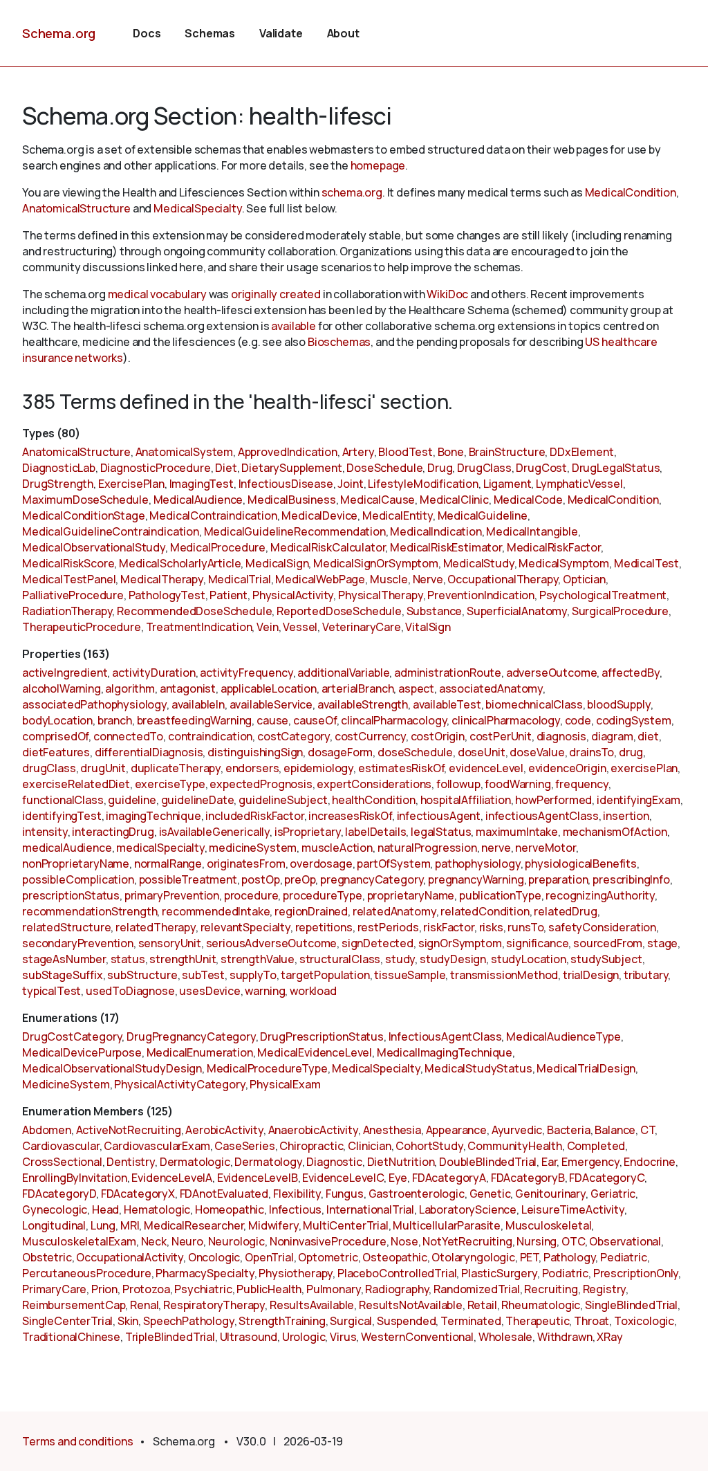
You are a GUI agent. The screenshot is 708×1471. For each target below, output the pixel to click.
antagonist (188, 688)
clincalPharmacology (394, 720)
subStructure (142, 975)
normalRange (168, 863)
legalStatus (441, 831)
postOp (260, 879)
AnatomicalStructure (76, 208)
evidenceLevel (486, 768)
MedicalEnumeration (200, 1052)
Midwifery (273, 1225)
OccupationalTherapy (502, 579)
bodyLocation (57, 720)
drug (631, 752)
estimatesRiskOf (401, 768)
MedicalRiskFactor (554, 547)
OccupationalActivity (129, 1257)
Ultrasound (248, 1336)
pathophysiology (478, 863)
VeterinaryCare (361, 626)
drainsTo (591, 752)
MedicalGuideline (483, 515)
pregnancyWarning (475, 879)
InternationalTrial (370, 1209)
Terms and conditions (77, 1441)
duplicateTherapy (176, 768)
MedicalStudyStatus (478, 1068)
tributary (646, 975)
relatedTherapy (155, 927)
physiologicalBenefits (581, 863)
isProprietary (307, 831)
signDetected (377, 943)
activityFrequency (246, 672)
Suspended (406, 1320)
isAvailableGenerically (214, 831)
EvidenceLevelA (171, 1177)
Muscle (389, 579)
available (293, 326)
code (578, 720)
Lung (103, 1225)
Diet (225, 467)
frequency (581, 784)
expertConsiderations (374, 784)
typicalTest (51, 990)
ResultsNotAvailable (411, 1305)
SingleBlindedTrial (631, 1305)
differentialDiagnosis (149, 752)
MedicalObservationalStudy (93, 547)
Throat (591, 1320)
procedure (251, 895)
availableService (271, 704)
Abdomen (46, 1129)
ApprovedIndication (287, 451)
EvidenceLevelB (257, 1177)
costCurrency (370, 736)
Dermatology (267, 1161)
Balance (615, 1129)
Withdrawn (565, 1336)
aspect (416, 688)
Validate (281, 33)
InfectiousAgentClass (445, 1036)
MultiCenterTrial (345, 1225)
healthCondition (374, 799)
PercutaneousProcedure (86, 1273)
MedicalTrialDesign (586, 1068)
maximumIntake (517, 831)
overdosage (321, 863)
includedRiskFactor (254, 815)
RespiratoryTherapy (214, 1305)
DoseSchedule (384, 467)
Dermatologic (195, 1161)
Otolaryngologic (473, 1257)
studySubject (606, 959)
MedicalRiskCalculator (328, 547)
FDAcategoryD (59, 1193)
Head (105, 1209)
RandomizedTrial (477, 1289)
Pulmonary (333, 1289)
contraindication (210, 736)
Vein (267, 626)
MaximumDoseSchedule (85, 499)
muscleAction (337, 847)
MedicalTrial (239, 579)
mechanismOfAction (615, 831)
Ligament (507, 483)
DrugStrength (57, 483)
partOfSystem (393, 863)
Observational (625, 1241)
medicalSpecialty (160, 847)
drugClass (49, 768)
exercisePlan (644, 768)
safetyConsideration (602, 927)
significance (537, 943)
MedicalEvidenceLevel (314, 1052)
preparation (558, 879)
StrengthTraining (282, 1320)
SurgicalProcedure (620, 611)
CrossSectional (62, 1161)
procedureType (322, 895)
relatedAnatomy (394, 911)
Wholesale (505, 1336)
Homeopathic (229, 1209)
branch (114, 720)
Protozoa (146, 1289)
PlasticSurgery (499, 1273)
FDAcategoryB (528, 1177)
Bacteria (568, 1129)
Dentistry (130, 1161)
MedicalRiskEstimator (446, 547)
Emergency (590, 1161)
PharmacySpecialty (205, 1273)
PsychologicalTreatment (603, 595)
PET (529, 1257)
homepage (378, 165)
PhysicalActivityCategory (179, 1084)
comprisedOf (55, 736)
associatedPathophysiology (94, 704)
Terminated (470, 1320)
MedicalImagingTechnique (444, 1052)
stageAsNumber (64, 959)
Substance (435, 611)
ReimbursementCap (73, 1305)
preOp (299, 879)
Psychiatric (203, 1289)
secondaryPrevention (77, 943)
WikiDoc (447, 294)
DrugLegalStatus (616, 467)
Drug (439, 467)
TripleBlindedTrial (170, 1336)
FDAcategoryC (606, 1177)
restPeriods (388, 927)
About (343, 33)
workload (313, 990)
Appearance (456, 1129)
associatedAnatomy (491, 688)
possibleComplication (78, 879)
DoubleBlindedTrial (488, 1161)
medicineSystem (253, 847)
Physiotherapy (296, 1273)
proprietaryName (411, 895)
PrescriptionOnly (635, 1273)
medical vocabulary (157, 294)
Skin (128, 1320)
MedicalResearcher (193, 1225)
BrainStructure (507, 451)
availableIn (198, 704)
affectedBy (630, 672)
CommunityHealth (514, 1145)
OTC (573, 1241)
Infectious (295, 1209)
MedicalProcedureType (267, 1068)
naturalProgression (427, 847)
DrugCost (541, 467)
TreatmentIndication (199, 626)
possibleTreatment (188, 879)
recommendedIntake (216, 911)
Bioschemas (339, 341)
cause (272, 720)
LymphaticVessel (579, 483)
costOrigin (438, 736)
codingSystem (633, 720)
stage (662, 943)
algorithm (130, 688)
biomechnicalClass (533, 704)
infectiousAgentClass (542, 815)
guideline (132, 799)
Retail (482, 1305)
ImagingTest (201, 483)
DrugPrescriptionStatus (321, 1036)
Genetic (490, 1193)
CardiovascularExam (156, 1145)
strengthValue (258, 959)
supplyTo (253, 975)
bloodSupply (618, 704)
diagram (612, 736)
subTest (203, 975)
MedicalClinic (454, 499)
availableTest (447, 704)
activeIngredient (64, 672)
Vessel (300, 626)
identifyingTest (62, 815)
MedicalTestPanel (68, 579)
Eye (398, 1177)
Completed (596, 1145)
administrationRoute (447, 672)
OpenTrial (269, 1257)
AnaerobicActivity (313, 1129)
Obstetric (47, 1257)
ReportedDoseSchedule (339, 611)
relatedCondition (484, 911)
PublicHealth (268, 1289)
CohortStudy (429, 1145)
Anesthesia (392, 1129)
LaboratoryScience (467, 1209)
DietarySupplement (291, 467)
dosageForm (340, 752)
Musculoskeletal (548, 1225)
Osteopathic (394, 1257)
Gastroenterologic (417, 1193)
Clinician (369, 1145)
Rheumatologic (540, 1305)
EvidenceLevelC (343, 1177)
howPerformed (553, 799)
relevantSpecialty (245, 927)
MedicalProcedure (218, 547)
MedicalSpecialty (197, 208)
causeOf (315, 720)
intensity (45, 831)
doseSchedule (415, 752)
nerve (495, 847)
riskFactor (448, 927)
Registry (604, 1289)
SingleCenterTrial (67, 1320)
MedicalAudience (198, 499)
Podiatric (565, 1273)
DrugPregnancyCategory (191, 1036)
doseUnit (481, 752)
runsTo (525, 927)
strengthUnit (182, 959)
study (400, 959)
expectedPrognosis (260, 784)
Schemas (210, 33)
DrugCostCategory (72, 1036)
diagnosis (562, 736)
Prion (104, 1289)
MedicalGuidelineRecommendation (295, 531)
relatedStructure (66, 927)
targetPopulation (325, 975)
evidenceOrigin (567, 768)
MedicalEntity (397, 515)
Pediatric (623, 1257)
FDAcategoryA (449, 1177)
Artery (358, 451)
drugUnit (103, 768)
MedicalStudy (478, 563)
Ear (549, 1161)
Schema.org (58, 33)
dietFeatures (56, 752)
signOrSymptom (460, 943)
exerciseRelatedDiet (76, 784)
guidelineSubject (283, 799)
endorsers (252, 768)
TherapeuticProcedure (81, 626)
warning (265, 990)
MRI (130, 1225)
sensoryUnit (169, 943)
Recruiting (550, 1289)
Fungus (345, 1193)
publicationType (500, 895)
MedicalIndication (435, 531)
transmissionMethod (504, 975)
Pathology (569, 1257)
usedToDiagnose (130, 990)
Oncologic (214, 1257)
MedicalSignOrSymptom (375, 563)
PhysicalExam (285, 1084)
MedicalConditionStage (83, 515)
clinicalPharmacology (505, 720)
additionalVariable (343, 672)
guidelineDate (197, 799)
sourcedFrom (607, 943)
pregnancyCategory (371, 879)
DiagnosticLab (58, 467)
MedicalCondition (630, 192)
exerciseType (170, 784)
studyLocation (528, 959)
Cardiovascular (61, 1145)
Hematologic (157, 1209)
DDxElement (581, 451)
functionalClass (63, 799)
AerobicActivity (224, 1129)
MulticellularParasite (447, 1225)
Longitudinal (54, 1225)
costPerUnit (500, 736)
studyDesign (453, 959)
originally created (276, 294)
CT (647, 1129)
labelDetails (375, 831)
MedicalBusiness (292, 499)
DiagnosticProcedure (155, 467)
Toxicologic (644, 1320)
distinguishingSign (255, 752)
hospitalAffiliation (465, 799)
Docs (146, 33)
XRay (609, 1336)
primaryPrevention (171, 895)
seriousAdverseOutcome (271, 943)
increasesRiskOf (350, 815)
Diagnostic (334, 1161)
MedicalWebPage (320, 579)
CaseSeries (244, 1145)
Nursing (536, 1241)
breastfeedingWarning (194, 720)
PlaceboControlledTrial (396, 1273)
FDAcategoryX (138, 1193)
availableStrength (362, 704)
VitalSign (428, 626)
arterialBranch (358, 688)
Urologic (304, 1336)
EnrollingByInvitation (74, 1177)
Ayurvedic (517, 1129)
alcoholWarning (61, 688)
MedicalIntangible (531, 531)
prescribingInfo (631, 879)
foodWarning (517, 784)
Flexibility (297, 1193)
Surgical (351, 1320)
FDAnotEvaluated (224, 1193)
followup (458, 784)
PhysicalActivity (292, 595)
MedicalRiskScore (68, 563)
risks (491, 927)
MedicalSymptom (564, 563)
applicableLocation (269, 688)
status (128, 959)
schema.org (352, 192)
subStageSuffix (62, 975)
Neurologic (236, 1241)
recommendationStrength (89, 911)
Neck (154, 1241)
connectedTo (128, 736)
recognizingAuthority (600, 895)
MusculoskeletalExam (79, 1241)
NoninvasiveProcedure (328, 1241)
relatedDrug (565, 911)
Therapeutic (537, 1320)
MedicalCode (528, 499)
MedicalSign (276, 563)
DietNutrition (401, 1161)
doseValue (537, 752)
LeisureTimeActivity (572, 1209)
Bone (451, 451)
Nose (404, 1241)
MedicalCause (377, 499)
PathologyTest (167, 595)
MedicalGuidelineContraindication (110, 531)
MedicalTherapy (161, 579)
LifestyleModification (423, 483)
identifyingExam (638, 799)
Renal (144, 1305)
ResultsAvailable (312, 1305)
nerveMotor (545, 847)
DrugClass (484, 467)
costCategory (293, 736)
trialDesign (591, 975)
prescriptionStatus (71, 895)
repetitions (324, 927)
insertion (626, 815)
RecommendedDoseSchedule (194, 611)
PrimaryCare (54, 1289)
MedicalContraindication (213, 515)
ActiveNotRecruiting (128, 1129)
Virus (343, 1336)
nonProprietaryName (75, 863)
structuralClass (340, 959)
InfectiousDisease (286, 483)
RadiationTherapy (67, 611)
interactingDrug (113, 831)
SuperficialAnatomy (517, 611)
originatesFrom (246, 863)
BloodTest (405, 451)
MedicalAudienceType (563, 1036)
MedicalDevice (319, 515)
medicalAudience (67, 847)
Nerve (428, 579)
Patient (228, 595)
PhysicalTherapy (380, 595)
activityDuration (153, 672)
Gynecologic (54, 1209)
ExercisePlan (131, 483)
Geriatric (613, 1193)
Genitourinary (550, 1193)
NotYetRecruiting (467, 1241)
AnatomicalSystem (184, 451)
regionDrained (311, 911)
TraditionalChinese (71, 1336)
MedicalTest (646, 563)
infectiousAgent (439, 815)
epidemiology (318, 768)
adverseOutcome (551, 672)
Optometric (327, 1257)
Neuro (187, 1241)
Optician (584, 579)
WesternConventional (417, 1336)
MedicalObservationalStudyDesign (112, 1068)
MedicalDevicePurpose (82, 1052)
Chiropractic (311, 1145)
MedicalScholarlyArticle (180, 563)
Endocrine (650, 1161)
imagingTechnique (153, 815)
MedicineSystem (66, 1084)
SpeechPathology (188, 1320)
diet (647, 736)
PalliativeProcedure (73, 595)
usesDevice (209, 990)
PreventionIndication (480, 595)
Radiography (397, 1289)
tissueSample (409, 975)
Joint (350, 483)
